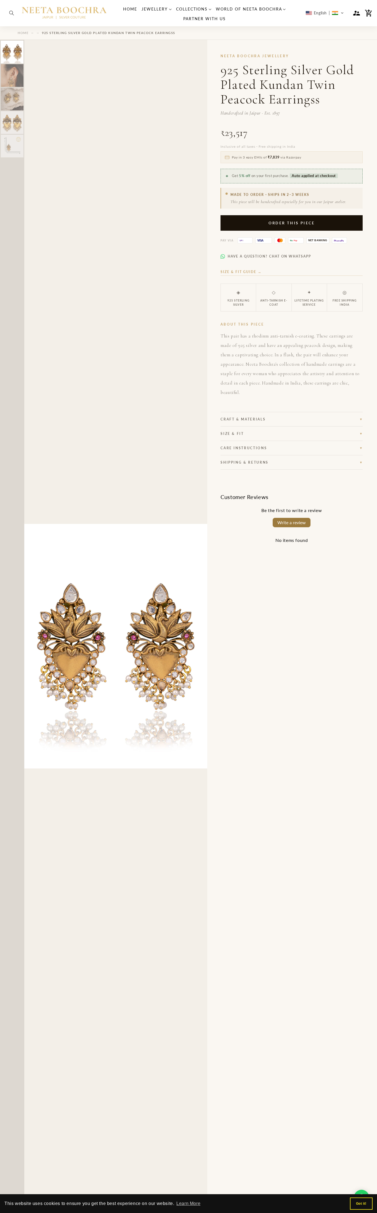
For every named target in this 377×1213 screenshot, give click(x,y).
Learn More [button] (188, 1203)
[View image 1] (12, 52)
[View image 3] (12, 99)
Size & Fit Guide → (241, 272)
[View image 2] (12, 75)
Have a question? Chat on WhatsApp (269, 256)
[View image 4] (12, 122)
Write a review (291, 522)
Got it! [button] (361, 1204)
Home (23, 33)
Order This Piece (292, 223)
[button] (12, 13)
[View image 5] (12, 146)
